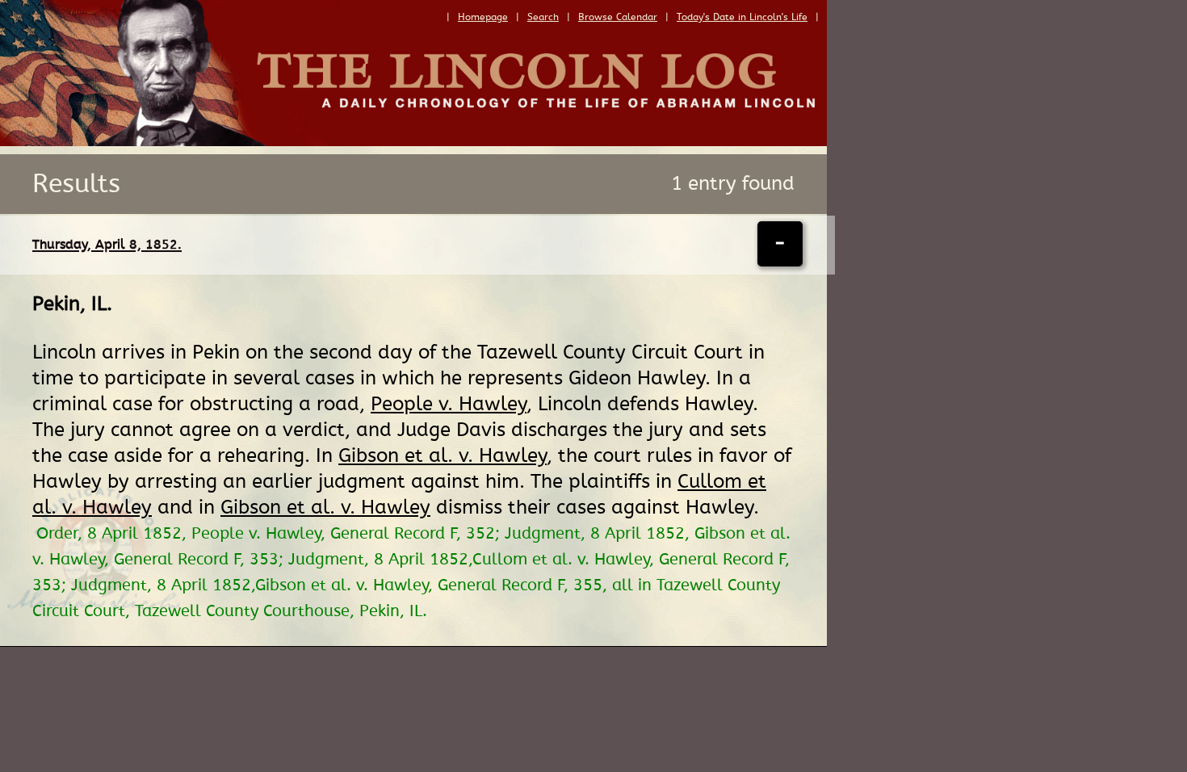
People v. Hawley (448, 404)
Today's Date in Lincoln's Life (742, 17)
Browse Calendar (617, 17)
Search (543, 17)
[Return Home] (413, 142)
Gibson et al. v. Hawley (442, 456)
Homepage (483, 17)
